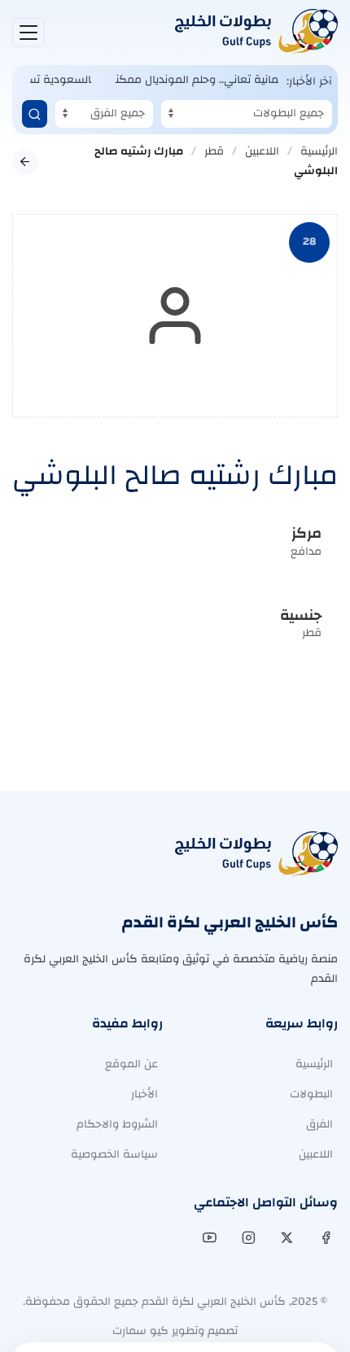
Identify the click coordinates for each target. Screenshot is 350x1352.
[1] (34, 114)
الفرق (319, 1124)
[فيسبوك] (324, 1238)
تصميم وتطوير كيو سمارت (175, 1330)
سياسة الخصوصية (114, 1154)
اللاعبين (262, 151)
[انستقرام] (247, 1238)
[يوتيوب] (208, 1238)
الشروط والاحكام (117, 1124)
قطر (214, 151)
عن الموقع (131, 1064)
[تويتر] (285, 1238)
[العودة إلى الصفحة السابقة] (25, 162)
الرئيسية (319, 151)
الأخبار (144, 1094)
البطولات (311, 1094)
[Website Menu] (28, 32)
